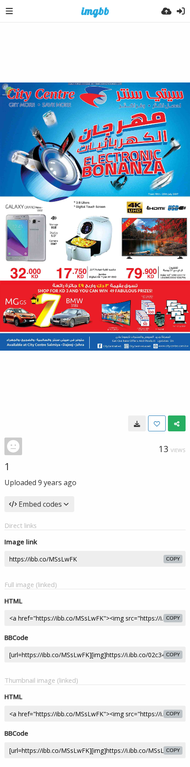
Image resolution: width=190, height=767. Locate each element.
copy (173, 558)
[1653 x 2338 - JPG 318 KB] (137, 423)
